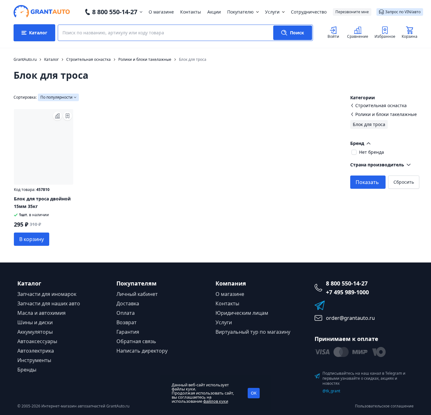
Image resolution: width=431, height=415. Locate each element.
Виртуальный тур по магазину (253, 331)
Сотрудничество (309, 12)
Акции (214, 12)
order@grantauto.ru (350, 317)
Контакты (190, 12)
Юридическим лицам (242, 312)
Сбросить (403, 182)
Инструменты (34, 360)
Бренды (26, 369)
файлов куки (215, 401)
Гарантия (127, 331)
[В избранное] (67, 116)
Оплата (125, 312)
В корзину (31, 239)
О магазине (161, 12)
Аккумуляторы (35, 331)
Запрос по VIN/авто (403, 11)
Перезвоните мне (352, 11)
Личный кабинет (137, 294)
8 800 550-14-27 (114, 12)
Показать (367, 182)
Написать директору (142, 350)
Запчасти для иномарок (46, 294)
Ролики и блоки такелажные (386, 114)
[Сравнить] (57, 116)
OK (254, 393)
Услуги (272, 12)
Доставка (127, 303)
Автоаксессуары (37, 341)
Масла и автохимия (41, 312)
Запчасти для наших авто (48, 303)
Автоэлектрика (35, 350)
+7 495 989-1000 (347, 292)
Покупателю (240, 12)
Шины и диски (35, 322)
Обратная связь (136, 341)
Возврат (126, 322)
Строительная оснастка (381, 105)
